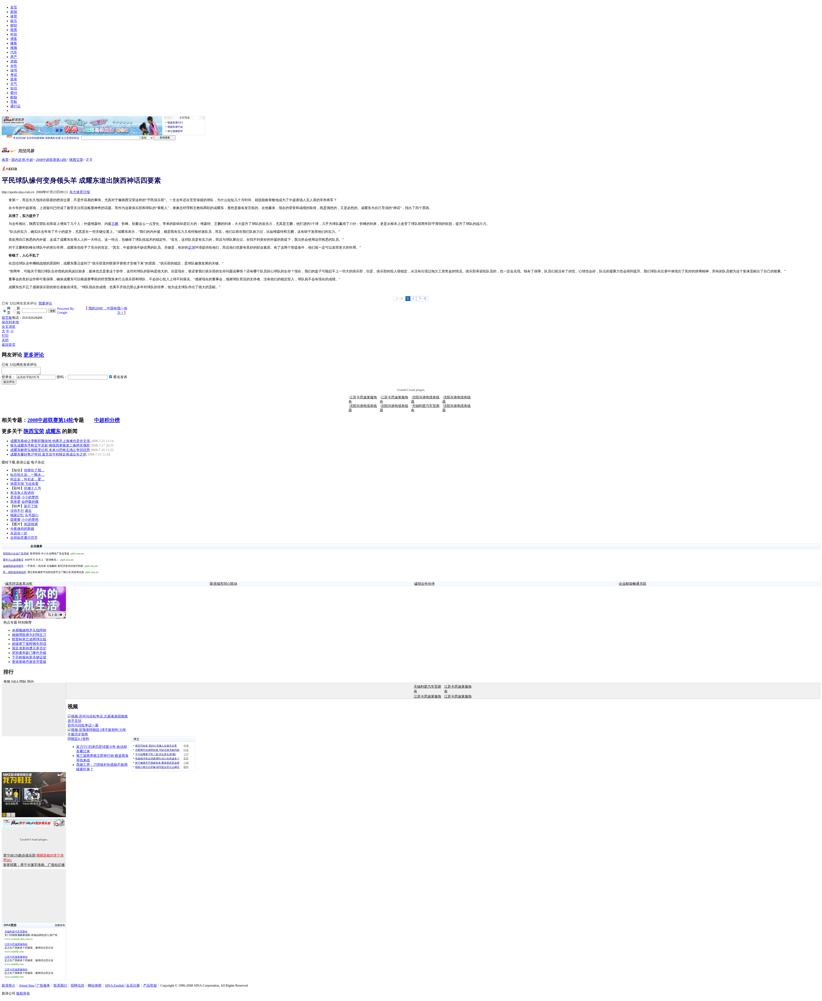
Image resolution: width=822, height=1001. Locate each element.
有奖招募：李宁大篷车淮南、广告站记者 (34, 865)
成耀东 (53, 431)
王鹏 (114, 224)
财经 (13, 25)
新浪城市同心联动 (223, 583)
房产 (13, 57)
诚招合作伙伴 (424, 583)
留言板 (7, 317)
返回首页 (8, 344)
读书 (13, 70)
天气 (13, 84)
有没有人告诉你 (22, 493)
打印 (5, 335)
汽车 (13, 52)
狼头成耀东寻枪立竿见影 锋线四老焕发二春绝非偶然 (50, 445)
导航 (13, 102)
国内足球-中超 (22, 160)
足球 (191, 247)
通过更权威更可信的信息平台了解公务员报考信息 (50, 572)
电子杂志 (38, 462)
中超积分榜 (107, 420)
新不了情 (31, 506)
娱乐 (13, 21)
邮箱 (13, 97)
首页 (13, 7)
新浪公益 (23, 462)
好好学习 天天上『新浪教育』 (38, 559)
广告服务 (43, 985)
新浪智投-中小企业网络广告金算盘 (43, 553)
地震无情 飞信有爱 (24, 484)
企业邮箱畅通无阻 (632, 583)
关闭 (5, 340)
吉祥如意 (17, 537)
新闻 (13, 12)
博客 (13, 39)
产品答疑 (150, 985)
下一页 (422, 298)
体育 (13, 16)
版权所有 (23, 993)
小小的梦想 (30, 497)
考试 (13, 75)
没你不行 (17, 510)
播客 (13, 43)
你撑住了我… (34, 470)
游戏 (13, 61)
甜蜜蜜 (15, 519)
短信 (13, 88)
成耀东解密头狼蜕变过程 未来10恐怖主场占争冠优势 (50, 450)
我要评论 (45, 303)
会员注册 (133, 985)
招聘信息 (77, 985)
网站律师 (94, 985)
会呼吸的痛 (30, 501)
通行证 (15, 106)
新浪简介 (8, 985)
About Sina (26, 985)
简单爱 (15, 501)
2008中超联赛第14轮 (51, 160)
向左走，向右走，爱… (27, 479)
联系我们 (60, 985)
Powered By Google (65, 310)
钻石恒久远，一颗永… (27, 475)
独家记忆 (17, 515)
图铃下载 (8, 462)
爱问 (13, 93)
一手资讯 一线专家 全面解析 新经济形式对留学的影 (50, 565)
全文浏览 (8, 326)
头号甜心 (32, 515)
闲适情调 (31, 524)
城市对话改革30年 (19, 583)
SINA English (114, 985)
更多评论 (34, 355)
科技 (13, 34)
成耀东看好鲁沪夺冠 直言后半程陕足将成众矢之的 (48, 454)
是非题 (15, 497)
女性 (13, 66)
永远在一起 (18, 533)
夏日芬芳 (31, 537)
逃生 (28, 510)
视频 (13, 48)
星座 (13, 79)
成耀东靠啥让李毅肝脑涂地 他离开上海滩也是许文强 (50, 441)
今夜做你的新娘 (22, 528)
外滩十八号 (32, 488)
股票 (13, 30)
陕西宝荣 (76, 160)
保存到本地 (10, 322)
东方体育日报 (79, 192)
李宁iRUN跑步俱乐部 (19, 855)
